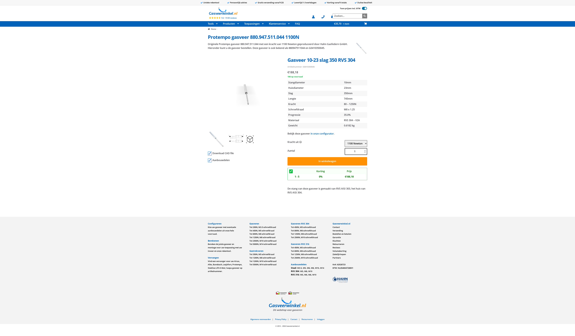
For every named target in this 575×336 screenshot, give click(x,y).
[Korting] (291, 171)
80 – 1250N (350, 104)
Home (213, 29)
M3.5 (299, 268)
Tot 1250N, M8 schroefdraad (262, 237)
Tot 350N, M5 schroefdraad (261, 254)
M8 (312, 268)
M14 (322, 268)
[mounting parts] (210, 160)
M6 (308, 268)
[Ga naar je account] (315, 16)
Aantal (291, 150)
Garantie (337, 237)
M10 (317, 268)
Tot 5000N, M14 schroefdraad (262, 244)
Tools (211, 23)
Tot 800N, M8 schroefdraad (261, 234)
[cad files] (210, 153)
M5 (304, 268)
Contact (336, 227)
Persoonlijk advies (238, 2)
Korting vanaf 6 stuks (337, 2)
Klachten (337, 240)
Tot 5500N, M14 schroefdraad (262, 264)
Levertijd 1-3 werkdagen (305, 2)
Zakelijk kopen (339, 254)
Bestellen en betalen (342, 234)
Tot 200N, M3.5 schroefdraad (262, 227)
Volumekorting (339, 251)
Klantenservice (277, 23)
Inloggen (321, 319)
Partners (337, 257)
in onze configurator (322, 133)
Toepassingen (252, 23)
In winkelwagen (327, 161)
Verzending (338, 230)
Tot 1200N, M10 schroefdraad (262, 261)
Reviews (336, 247)
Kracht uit (293, 142)
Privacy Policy (280, 319)
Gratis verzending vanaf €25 (271, 2)
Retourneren (338, 244)
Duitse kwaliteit (364, 2)
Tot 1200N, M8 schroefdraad (262, 257)
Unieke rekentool (211, 2)
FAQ (297, 23)
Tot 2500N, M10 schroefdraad (262, 240)
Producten (229, 23)
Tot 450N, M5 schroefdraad (261, 230)
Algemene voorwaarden (260, 319)
